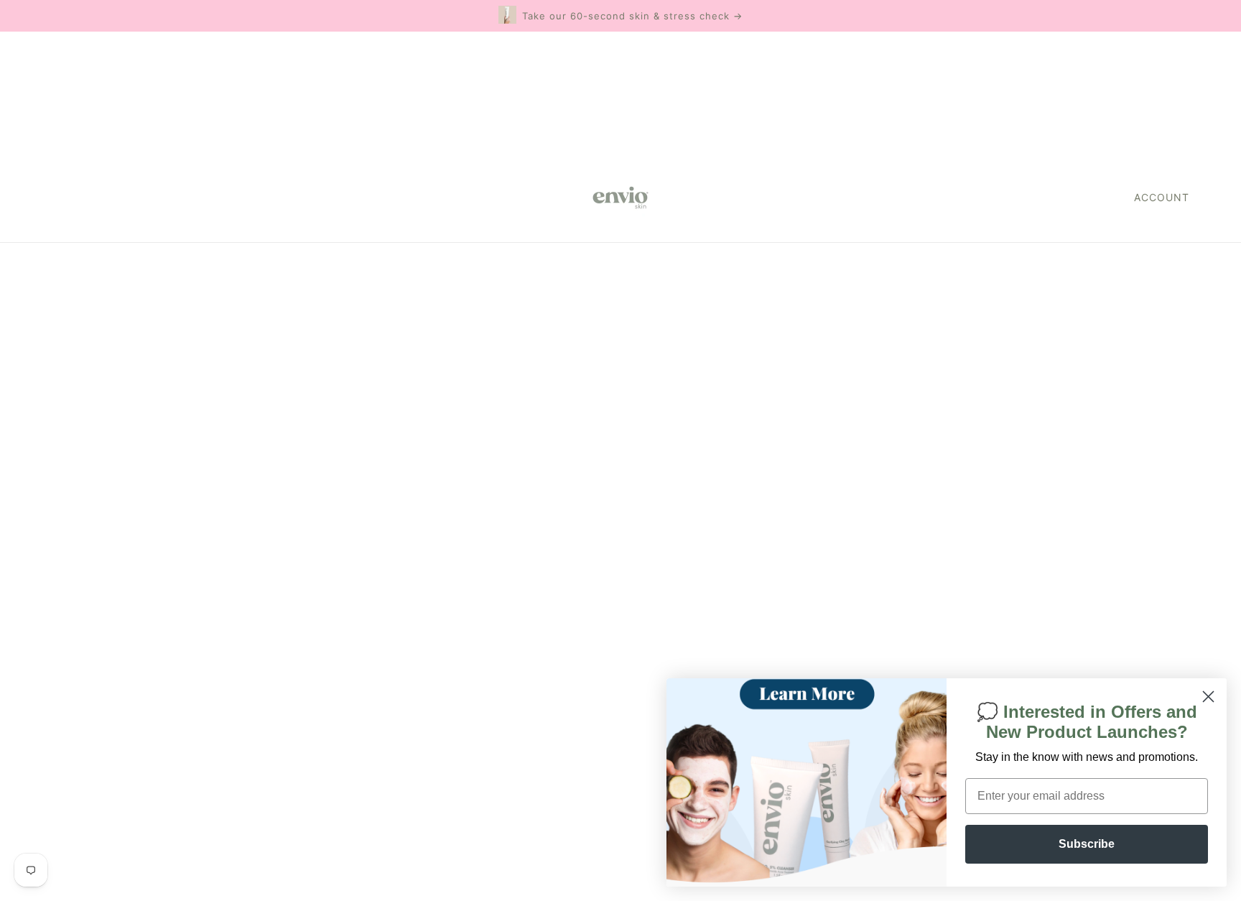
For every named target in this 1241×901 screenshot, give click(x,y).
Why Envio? (599, 579)
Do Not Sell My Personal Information (150, 763)
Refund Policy (605, 648)
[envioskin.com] (620, 197)
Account (1161, 197)
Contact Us (597, 630)
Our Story (592, 596)
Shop (580, 561)
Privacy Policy (604, 682)
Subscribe (1087, 844)
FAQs (580, 613)
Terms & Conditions (621, 665)
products (756, 411)
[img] (51, 794)
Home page (578, 411)
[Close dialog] (1208, 696)
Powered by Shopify (103, 849)
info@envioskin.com (1012, 558)
